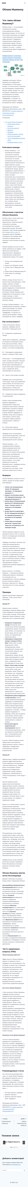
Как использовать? (13, 128)
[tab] (12, 1147)
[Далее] (24, 1142)
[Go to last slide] (4, 1142)
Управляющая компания (6, 1121)
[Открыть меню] (24, 3)
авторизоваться (15, 1164)
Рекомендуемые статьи (14, 142)
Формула (10, 130)
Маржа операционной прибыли (21, 1122)
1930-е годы (14, 232)
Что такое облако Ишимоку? (14, 122)
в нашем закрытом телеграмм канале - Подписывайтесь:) (12, 113)
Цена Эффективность (12, 1142)
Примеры (10, 132)
